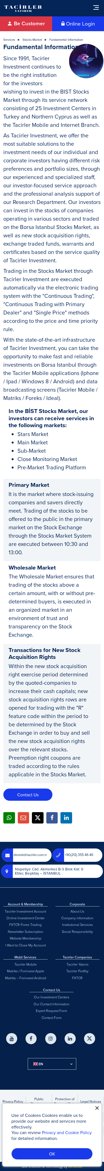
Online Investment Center (25, 917)
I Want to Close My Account (25, 945)
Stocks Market (32, 40)
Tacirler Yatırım (77, 964)
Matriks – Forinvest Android (25, 977)
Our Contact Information (51, 1003)
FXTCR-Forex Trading (25, 924)
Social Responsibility (77, 931)
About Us (77, 911)
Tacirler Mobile (25, 964)
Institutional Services (77, 924)
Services (9, 40)
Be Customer (28, 23)
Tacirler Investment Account (25, 911)
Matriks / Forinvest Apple (25, 970)
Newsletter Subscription (25, 931)
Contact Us (28, 795)
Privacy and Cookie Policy (67, 1132)
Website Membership (25, 938)
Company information (77, 917)
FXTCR (77, 977)
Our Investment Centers (51, 996)
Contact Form (52, 1017)
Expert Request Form (51, 1010)
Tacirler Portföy (77, 970)
